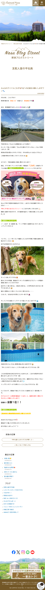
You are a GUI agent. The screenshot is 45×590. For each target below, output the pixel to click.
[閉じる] (42, 568)
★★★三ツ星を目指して (11, 512)
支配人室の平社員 (17, 43)
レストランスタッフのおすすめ (13, 490)
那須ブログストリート (6, 43)
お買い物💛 (7, 458)
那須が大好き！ (8, 495)
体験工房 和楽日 (9, 509)
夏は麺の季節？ (9, 476)
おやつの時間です (9, 504)
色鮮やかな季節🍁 (9, 467)
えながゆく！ (8, 492)
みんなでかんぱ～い (10, 501)
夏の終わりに (8, 463)
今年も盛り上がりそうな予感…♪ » (22, 439)
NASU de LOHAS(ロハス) (11, 498)
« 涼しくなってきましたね (22, 445)
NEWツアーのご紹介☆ (10, 472)
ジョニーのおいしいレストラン (13, 506)
